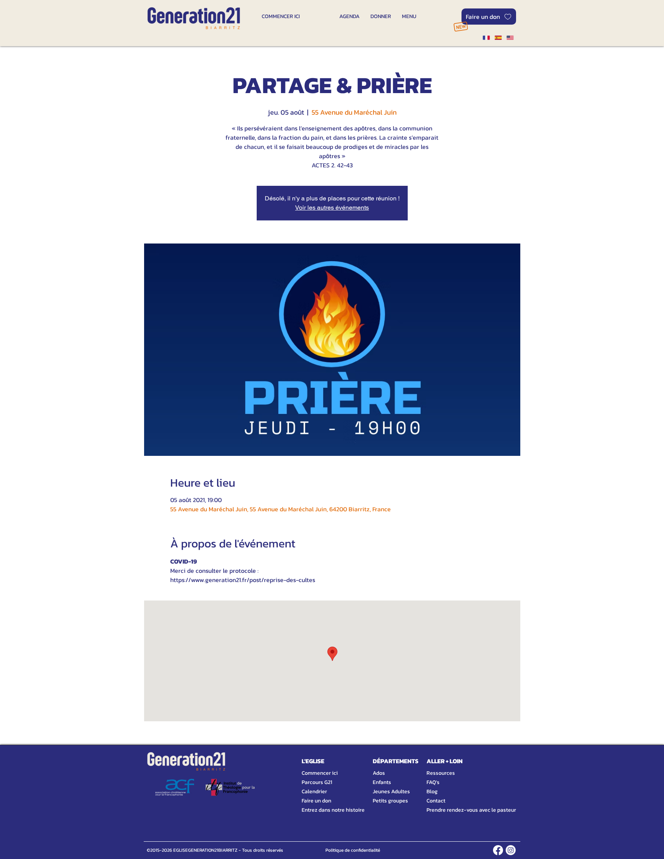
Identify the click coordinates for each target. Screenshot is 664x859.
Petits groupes (390, 801)
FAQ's (433, 782)
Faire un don (316, 801)
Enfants (382, 782)
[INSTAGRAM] (511, 850)
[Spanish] (498, 37)
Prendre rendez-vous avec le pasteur (463, 810)
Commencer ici (320, 773)
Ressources (441, 773)
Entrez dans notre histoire (324, 810)
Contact (436, 801)
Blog (432, 791)
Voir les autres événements (332, 207)
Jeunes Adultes (391, 791)
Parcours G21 (317, 782)
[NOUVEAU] (460, 26)
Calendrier (314, 791)
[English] (510, 37)
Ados (379, 773)
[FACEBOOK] (498, 850)
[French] (486, 37)
